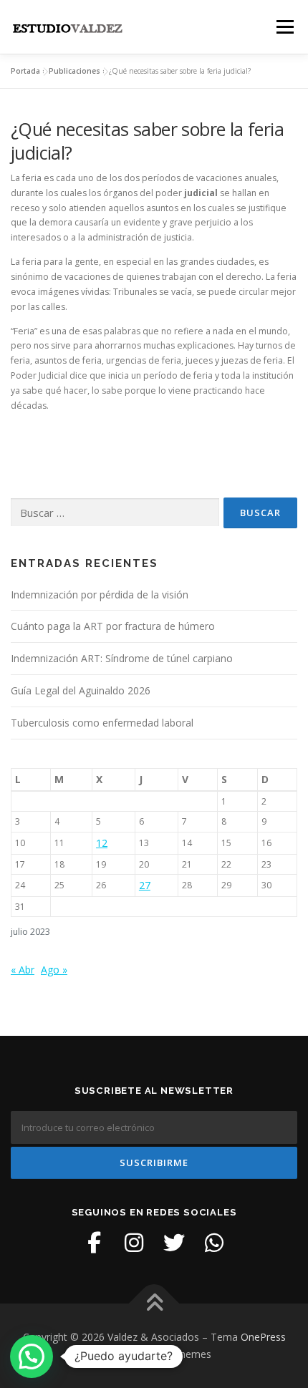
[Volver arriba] (154, 1303)
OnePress (263, 1337)
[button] (31, 1356)
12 (101, 843)
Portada (25, 71)
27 (144, 885)
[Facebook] (94, 1242)
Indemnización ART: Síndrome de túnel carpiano (122, 658)
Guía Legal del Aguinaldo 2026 (80, 690)
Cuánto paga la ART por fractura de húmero (113, 626)
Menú (284, 27)
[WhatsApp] (214, 1242)
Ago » (54, 969)
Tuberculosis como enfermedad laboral (102, 722)
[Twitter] (174, 1242)
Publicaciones (74, 71)
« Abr (22, 969)
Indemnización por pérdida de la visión (99, 594)
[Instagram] (134, 1242)
